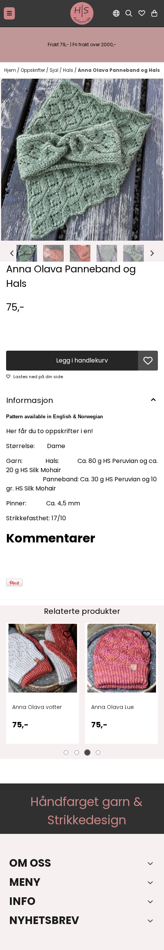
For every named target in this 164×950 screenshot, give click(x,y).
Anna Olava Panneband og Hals (119, 70)
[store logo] (82, 13)
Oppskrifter (33, 70)
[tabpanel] (46, 688)
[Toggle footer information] (152, 863)
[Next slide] (152, 253)
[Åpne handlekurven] (154, 13)
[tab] (66, 752)
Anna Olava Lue (37, 707)
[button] (148, 360)
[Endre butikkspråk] (116, 13)
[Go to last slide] (12, 253)
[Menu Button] (9, 13)
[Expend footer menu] (152, 882)
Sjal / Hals (62, 70)
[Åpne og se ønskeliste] (141, 13)
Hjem (10, 70)
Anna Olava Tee (116, 707)
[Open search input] (128, 13)
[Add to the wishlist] (71, 634)
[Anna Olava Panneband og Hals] (82, 160)
